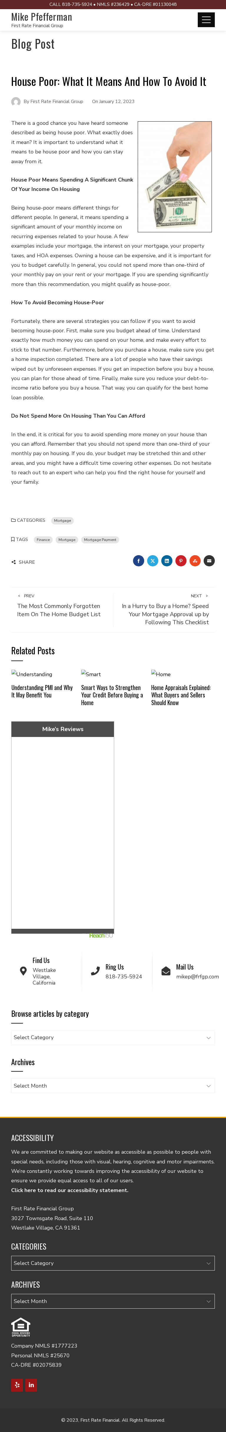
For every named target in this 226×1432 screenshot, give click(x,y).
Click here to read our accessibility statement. (69, 1190)
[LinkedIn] (31, 1385)
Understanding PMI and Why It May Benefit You (42, 691)
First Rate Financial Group (37, 26)
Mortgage (62, 520)
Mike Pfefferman (41, 16)
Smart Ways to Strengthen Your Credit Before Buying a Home (112, 695)
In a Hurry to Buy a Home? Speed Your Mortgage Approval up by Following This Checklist (165, 609)
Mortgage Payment (100, 539)
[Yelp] (17, 1385)
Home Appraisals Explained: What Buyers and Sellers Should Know (181, 695)
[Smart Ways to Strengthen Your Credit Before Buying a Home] (91, 674)
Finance (43, 539)
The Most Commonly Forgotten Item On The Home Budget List (59, 605)
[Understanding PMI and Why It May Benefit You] (31, 674)
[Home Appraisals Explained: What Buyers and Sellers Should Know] (161, 674)
